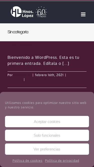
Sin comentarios (39, 79)
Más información (21, 84)
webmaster (22, 75)
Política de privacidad (62, 160)
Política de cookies (28, 160)
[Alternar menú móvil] (83, 14)
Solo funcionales (47, 135)
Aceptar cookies (47, 121)
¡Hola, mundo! (21, 44)
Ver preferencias (47, 149)
